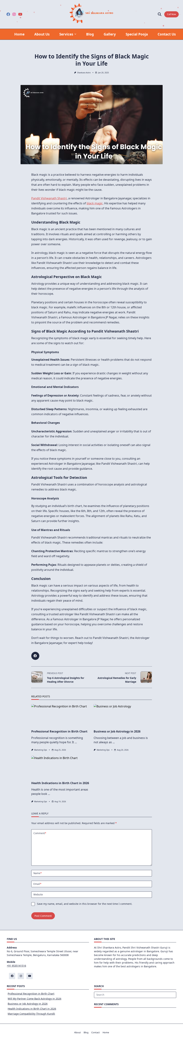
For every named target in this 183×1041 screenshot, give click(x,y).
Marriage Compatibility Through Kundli (31, 1013)
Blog (90, 34)
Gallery (110, 34)
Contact (95, 1032)
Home (19, 34)
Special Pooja (137, 34)
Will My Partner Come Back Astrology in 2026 (34, 998)
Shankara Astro (84, 72)
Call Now (171, 14)
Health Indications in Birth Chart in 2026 (60, 783)
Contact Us (167, 34)
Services (66, 34)
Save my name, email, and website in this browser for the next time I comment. (84, 903)
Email (37, 884)
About (77, 1032)
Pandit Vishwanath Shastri (49, 198)
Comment (39, 833)
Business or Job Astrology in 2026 (117, 731)
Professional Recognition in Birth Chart (59, 731)
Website (38, 894)
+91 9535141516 (16, 965)
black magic (95, 203)
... (76, 742)
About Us (42, 34)
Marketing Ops (40, 750)
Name (37, 873)
